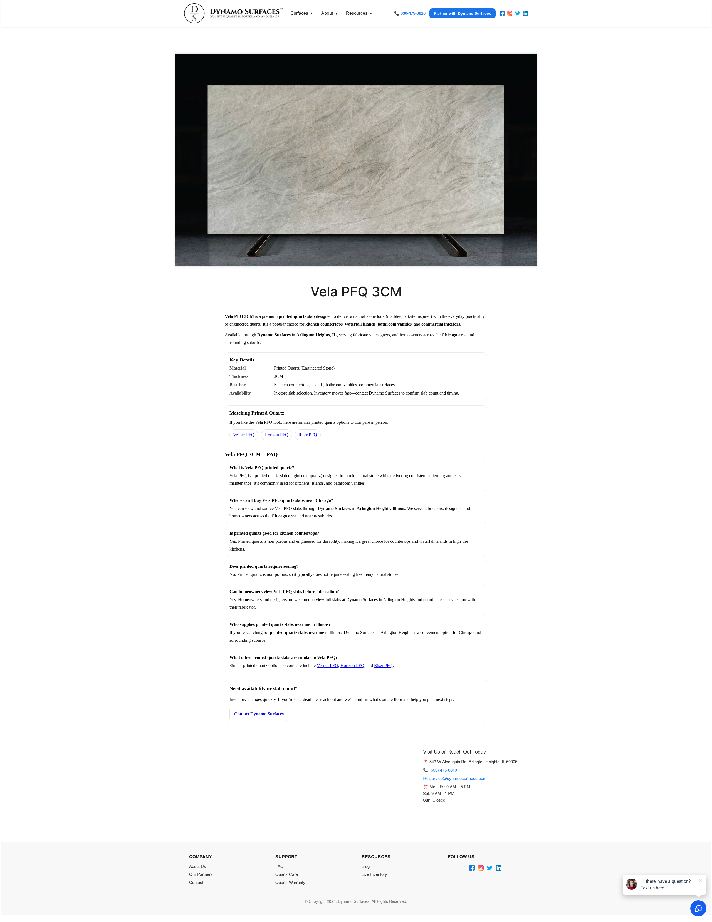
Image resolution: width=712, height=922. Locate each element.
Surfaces (302, 13)
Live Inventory (374, 874)
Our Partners (201, 874)
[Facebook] (502, 13)
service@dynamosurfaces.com (458, 778)
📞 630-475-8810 (410, 13)
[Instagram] (509, 13)
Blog (366, 866)
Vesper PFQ (243, 434)
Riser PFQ (307, 434)
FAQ (279, 866)
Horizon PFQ (276, 434)
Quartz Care (286, 874)
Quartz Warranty (290, 882)
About (329, 13)
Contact (196, 882)
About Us (197, 866)
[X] (517, 13)
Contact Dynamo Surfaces (259, 714)
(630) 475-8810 (443, 770)
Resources (359, 13)
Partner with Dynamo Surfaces (462, 13)
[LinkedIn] (525, 13)
